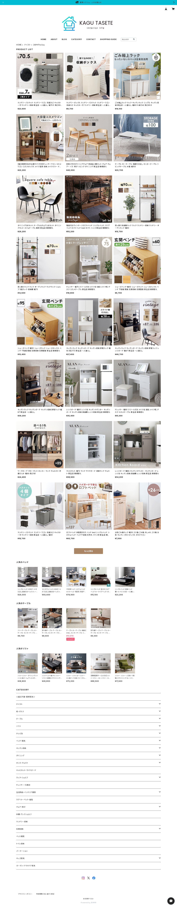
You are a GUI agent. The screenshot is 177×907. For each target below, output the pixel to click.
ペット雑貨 (20, 836)
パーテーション (22, 851)
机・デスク (20, 711)
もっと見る (88, 551)
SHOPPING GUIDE (108, 39)
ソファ (18, 726)
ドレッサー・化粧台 (23, 785)
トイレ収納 (20, 844)
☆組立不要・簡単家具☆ (25, 697)
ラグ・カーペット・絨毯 (24, 800)
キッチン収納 (21, 748)
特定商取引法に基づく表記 (45, 894)
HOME (43, 39)
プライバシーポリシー (25, 894)
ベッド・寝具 (20, 741)
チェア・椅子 (21, 807)
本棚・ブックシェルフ (24, 814)
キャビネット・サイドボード (26, 770)
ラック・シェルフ (22, 778)
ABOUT (54, 39)
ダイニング (20, 755)
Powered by (86, 903)
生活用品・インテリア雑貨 (26, 792)
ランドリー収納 (22, 822)
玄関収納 (19, 829)
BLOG (64, 39)
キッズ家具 (20, 858)
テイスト (27, 45)
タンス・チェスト (22, 763)
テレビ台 (19, 733)
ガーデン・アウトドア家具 (25, 866)
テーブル (19, 719)
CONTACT (91, 39)
